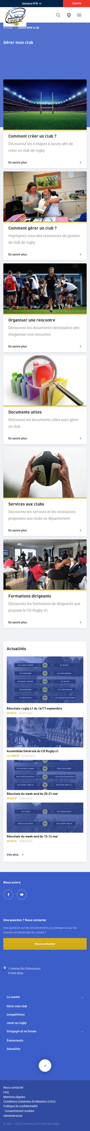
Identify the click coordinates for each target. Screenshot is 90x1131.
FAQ (6, 1092)
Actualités (13, 1049)
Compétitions (16, 1014)
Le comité (13, 997)
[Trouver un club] (69, 15)
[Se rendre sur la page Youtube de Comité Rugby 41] (22, 895)
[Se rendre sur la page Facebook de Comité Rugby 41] (8, 895)
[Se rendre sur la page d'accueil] (14, 15)
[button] (79, 15)
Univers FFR (30, 3)
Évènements (15, 1040)
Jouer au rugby (17, 1023)
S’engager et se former (22, 1031)
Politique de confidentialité (20, 1106)
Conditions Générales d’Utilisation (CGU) (29, 1101)
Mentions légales (14, 1097)
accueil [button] (8, 28)
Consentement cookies (19, 1111)
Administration (13, 1115)
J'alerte (77, 3)
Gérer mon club (17, 1006)
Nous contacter (45, 944)
